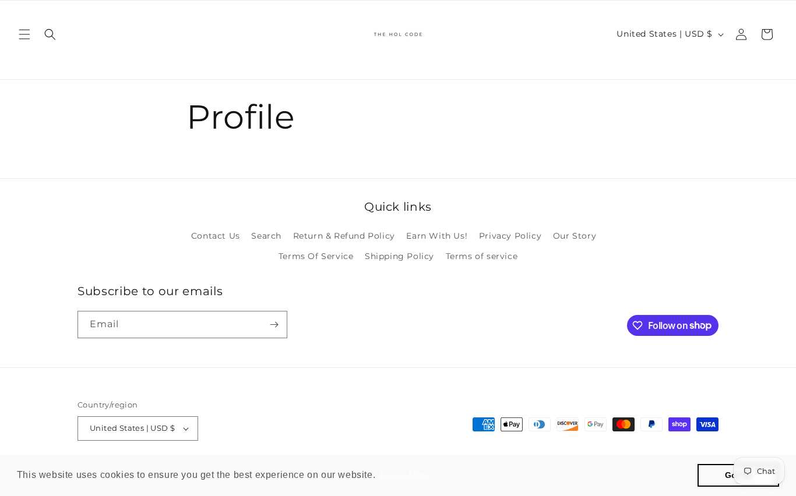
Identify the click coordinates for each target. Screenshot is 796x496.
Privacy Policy (510, 236)
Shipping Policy (399, 256)
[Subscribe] (274, 324)
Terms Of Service (316, 256)
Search (266, 236)
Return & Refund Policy (344, 236)
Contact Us (215, 236)
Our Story (574, 236)
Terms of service (482, 256)
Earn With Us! (436, 236)
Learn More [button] (405, 475)
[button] (24, 34)
